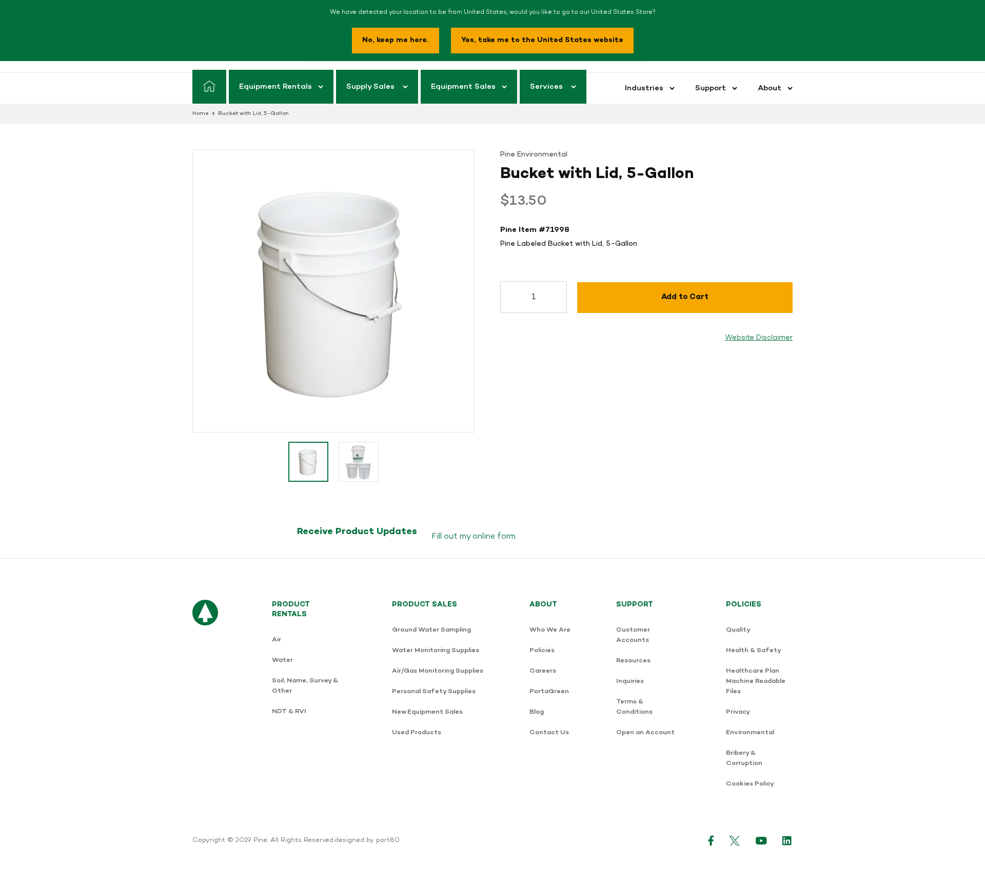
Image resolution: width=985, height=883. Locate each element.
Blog (536, 712)
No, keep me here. (395, 40)
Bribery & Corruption (744, 758)
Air (276, 639)
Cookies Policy (750, 783)
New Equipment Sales (427, 712)
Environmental (750, 732)
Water (282, 660)
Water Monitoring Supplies (435, 650)
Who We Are (549, 629)
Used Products (416, 732)
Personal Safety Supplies (434, 691)
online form (494, 536)
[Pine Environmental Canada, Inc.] (205, 699)
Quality (738, 629)
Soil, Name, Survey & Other (305, 685)
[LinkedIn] (787, 840)
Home (200, 113)
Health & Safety (753, 650)
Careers (542, 670)
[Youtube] (761, 840)
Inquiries (630, 681)
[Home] (209, 87)
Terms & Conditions (634, 706)
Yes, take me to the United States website (542, 40)
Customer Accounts (633, 634)
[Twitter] (735, 840)
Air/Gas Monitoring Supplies (437, 670)
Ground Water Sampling (431, 629)
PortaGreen (549, 691)
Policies (542, 650)
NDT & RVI (289, 711)
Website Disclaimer (759, 338)
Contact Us (549, 732)
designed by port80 (367, 840)
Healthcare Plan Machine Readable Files (755, 681)
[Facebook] (711, 840)
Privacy (738, 712)
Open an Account (645, 732)
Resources (633, 660)
